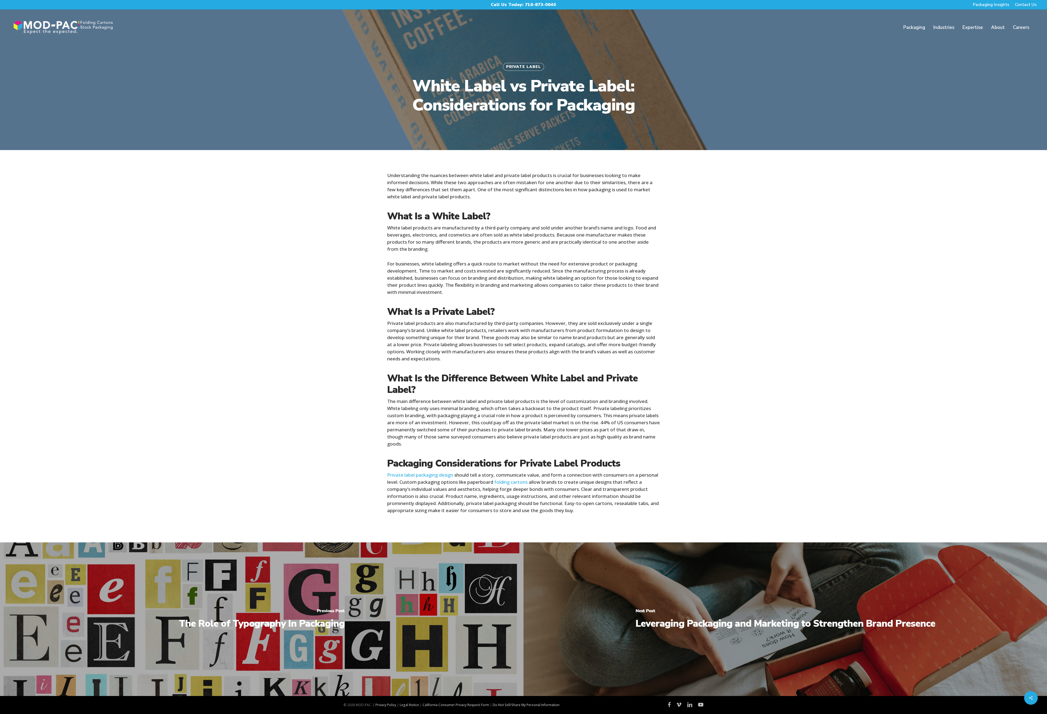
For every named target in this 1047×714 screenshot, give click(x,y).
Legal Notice (409, 705)
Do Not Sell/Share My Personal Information (526, 705)
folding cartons (511, 482)
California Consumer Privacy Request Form (456, 705)
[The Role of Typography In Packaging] (262, 619)
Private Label (523, 66)
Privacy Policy (385, 705)
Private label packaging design (420, 475)
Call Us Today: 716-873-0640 (523, 5)
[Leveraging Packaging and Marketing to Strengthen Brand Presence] (785, 619)
